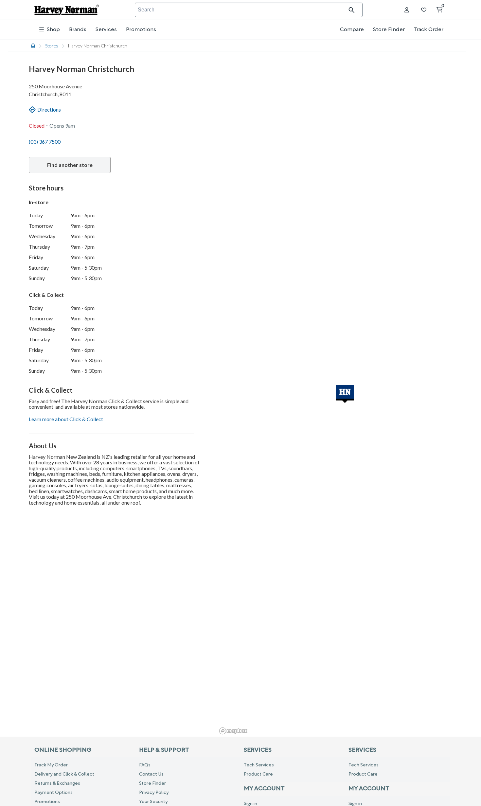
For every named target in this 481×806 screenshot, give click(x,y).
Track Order (428, 29)
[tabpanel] (240, 388)
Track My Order (51, 765)
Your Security (153, 801)
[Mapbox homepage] (233, 731)
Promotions (141, 29)
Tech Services (259, 765)
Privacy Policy (154, 792)
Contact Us (151, 774)
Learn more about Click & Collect (66, 419)
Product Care (258, 774)
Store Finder (389, 29)
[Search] (355, 10)
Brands (77, 29)
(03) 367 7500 (45, 141)
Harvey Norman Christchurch (97, 45)
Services (106, 29)
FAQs (145, 765)
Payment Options (53, 792)
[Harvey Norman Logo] (66, 10)
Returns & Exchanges (57, 783)
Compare (352, 29)
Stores (51, 45)
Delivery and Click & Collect (64, 774)
